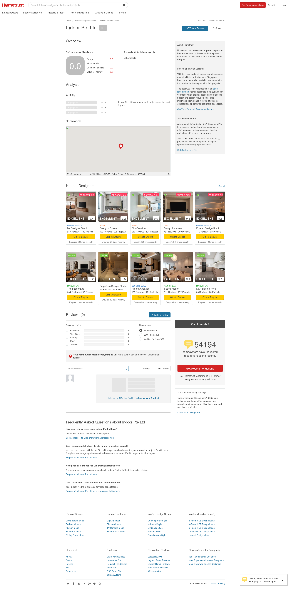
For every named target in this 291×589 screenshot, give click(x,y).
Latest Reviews (10, 12)
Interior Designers (32, 12)
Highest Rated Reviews (159, 560)
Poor (72, 340)
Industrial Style (155, 524)
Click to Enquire (81, 236)
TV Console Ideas (115, 527)
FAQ (68, 567)
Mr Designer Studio (77, 228)
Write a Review (196, 28)
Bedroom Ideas (73, 524)
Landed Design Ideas (199, 535)
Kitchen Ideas (72, 527)
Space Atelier (171, 288)
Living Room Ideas (75, 520)
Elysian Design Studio (208, 228)
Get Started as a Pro (187, 149)
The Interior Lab (75, 288)
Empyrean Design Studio (113, 286)
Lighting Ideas (113, 520)
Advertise (111, 567)
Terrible (73, 344)
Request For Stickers (117, 563)
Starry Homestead (173, 228)
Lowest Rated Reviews (159, 563)
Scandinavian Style (157, 535)
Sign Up (272, 5)
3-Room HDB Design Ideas (202, 520)
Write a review (154, 571)
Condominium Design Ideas (202, 531)
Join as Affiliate (114, 574)
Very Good (75, 333)
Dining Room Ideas (75, 535)
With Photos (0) (151, 334)
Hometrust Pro (114, 560)
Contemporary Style (157, 520)
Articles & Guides (104, 12)
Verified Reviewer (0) (154, 338)
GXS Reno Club (114, 571)
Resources (71, 571)
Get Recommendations (253, 5)
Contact (69, 560)
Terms (213, 583)
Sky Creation (139, 228)
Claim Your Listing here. (188, 412)
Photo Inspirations (80, 12)
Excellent (74, 330)
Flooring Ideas (114, 524)
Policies (69, 563)
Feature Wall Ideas (116, 531)
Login (284, 5)
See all (222, 186)
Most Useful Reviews (158, 567)
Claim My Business (116, 556)
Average (74, 337)
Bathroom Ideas (73, 531)
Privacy (221, 583)
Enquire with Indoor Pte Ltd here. (82, 457)
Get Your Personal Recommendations (195, 109)
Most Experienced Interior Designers (206, 560)
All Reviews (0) (151, 330)
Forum (122, 12)
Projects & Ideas (56, 12)
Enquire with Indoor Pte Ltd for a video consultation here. (93, 491)
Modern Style (154, 531)
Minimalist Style (155, 527)
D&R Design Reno (206, 288)
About (69, 556)
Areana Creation (140, 288)
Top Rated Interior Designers (202, 556)
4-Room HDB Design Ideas (202, 524)
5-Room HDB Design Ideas (202, 527)
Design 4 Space (108, 228)
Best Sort (162, 368)
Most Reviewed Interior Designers (205, 563)
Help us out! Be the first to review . (133, 398)
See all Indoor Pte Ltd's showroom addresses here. (90, 437)
